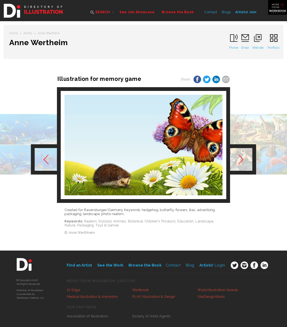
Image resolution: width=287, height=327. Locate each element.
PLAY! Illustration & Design (153, 297)
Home (13, 33)
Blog (190, 265)
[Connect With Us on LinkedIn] (264, 265)
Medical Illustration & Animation (92, 297)
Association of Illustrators (87, 316)
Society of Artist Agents (151, 316)
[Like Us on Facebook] (254, 265)
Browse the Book (178, 12)
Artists (28, 33)
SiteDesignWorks (211, 297)
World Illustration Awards (217, 290)
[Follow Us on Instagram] (244, 265)
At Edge (73, 290)
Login (212, 265)
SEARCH (102, 12)
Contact (210, 12)
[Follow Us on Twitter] (234, 265)
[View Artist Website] (143, 145)
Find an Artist (79, 265)
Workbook (140, 290)
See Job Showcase (137, 12)
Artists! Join (245, 12)
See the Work (110, 265)
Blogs (226, 12)
